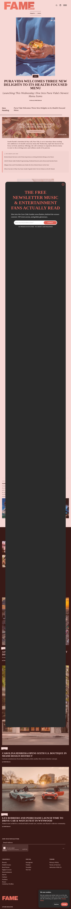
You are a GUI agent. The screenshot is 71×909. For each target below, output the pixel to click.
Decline (56, 904)
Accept (64, 904)
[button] (60, 5)
